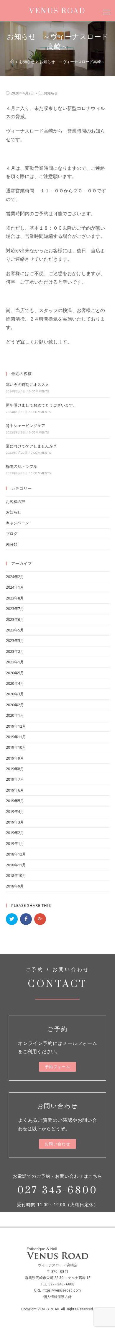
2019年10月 (16, 747)
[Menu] (106, 11)
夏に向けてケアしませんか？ (31, 446)
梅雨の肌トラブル (21, 466)
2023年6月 (15, 619)
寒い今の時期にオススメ (27, 384)
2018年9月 (15, 886)
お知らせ (51, 93)
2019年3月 (15, 822)
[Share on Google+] (40, 919)
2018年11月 (16, 865)
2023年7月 (15, 608)
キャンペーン (17, 523)
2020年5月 (15, 672)
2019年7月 (15, 779)
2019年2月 (15, 832)
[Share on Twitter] (12, 919)
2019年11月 (16, 736)
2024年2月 (15, 576)
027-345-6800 (57, 1191)
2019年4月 (15, 811)
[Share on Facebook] (26, 919)
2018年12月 (16, 854)
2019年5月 (15, 800)
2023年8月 (15, 598)
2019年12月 (16, 726)
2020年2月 (15, 704)
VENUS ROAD (57, 11)
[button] (57, 1067)
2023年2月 (15, 651)
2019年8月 (15, 768)
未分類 (11, 544)
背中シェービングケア (25, 425)
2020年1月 (15, 715)
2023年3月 (15, 640)
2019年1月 (15, 843)
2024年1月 (15, 587)
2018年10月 (16, 875)
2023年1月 (15, 662)
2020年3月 (15, 694)
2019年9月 (15, 758)
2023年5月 (15, 630)
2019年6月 (15, 790)
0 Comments (39, 391)
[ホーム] (12, 61)
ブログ (11, 533)
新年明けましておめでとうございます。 (41, 405)
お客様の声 (15, 501)
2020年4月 (15, 683)
